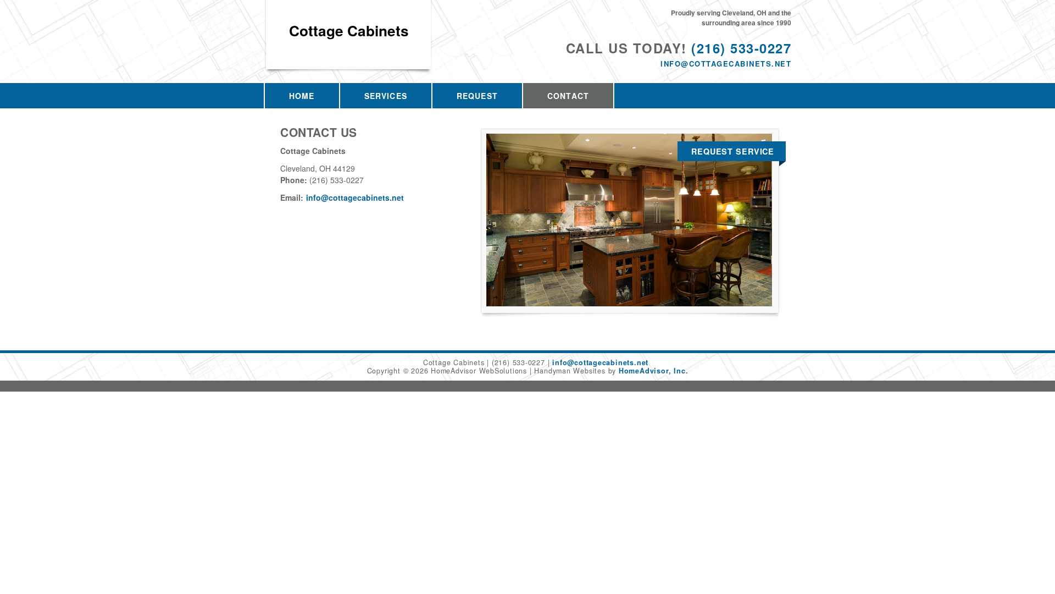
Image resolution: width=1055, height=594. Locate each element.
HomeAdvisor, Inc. (653, 371)
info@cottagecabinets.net (725, 63)
